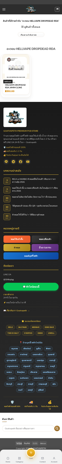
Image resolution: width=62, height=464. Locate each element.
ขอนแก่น (11, 354)
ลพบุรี (30, 390)
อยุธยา (12, 378)
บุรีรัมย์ (41, 390)
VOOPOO (28, 333)
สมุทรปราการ (12, 366)
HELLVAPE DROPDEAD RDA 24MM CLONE (15, 86)
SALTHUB (22, 327)
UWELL (51, 333)
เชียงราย (33, 372)
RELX (10, 327)
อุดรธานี (51, 354)
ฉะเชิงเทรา (24, 378)
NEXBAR (35, 327)
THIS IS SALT (13, 333)
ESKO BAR (49, 327)
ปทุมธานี (26, 366)
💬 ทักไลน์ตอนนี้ (31, 286)
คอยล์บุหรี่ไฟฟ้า (31, 256)
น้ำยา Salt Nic (45, 247)
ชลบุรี (52, 366)
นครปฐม (40, 360)
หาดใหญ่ (23, 354)
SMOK (40, 333)
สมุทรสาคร (40, 366)
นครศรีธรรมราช (49, 372)
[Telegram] (13, 161)
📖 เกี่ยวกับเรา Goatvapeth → (16, 310)
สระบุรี (20, 384)
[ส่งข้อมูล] (57, 428)
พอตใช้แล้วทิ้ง (17, 239)
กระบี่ (20, 390)
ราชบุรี (30, 384)
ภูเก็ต (38, 348)
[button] (4, 9)
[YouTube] (28, 161)
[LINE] (6, 161)
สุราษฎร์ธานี (11, 360)
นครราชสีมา (38, 354)
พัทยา (48, 348)
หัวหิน (50, 378)
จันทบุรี (9, 384)
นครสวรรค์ (38, 378)
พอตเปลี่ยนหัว (45, 239)
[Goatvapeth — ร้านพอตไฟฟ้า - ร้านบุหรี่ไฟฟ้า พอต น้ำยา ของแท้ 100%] (31, 9)
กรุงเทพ (14, 348)
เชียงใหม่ (27, 348)
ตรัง (54, 384)
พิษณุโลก (21, 372)
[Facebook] (20, 161)
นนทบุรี (52, 360)
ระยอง (9, 372)
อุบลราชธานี (27, 360)
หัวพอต (17, 247)
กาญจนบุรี (43, 384)
